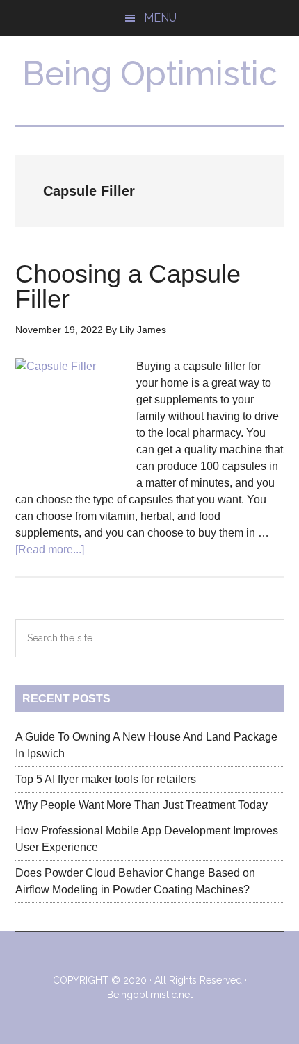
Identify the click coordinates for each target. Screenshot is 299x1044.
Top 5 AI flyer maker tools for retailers (105, 779)
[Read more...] (49, 549)
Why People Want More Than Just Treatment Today (141, 805)
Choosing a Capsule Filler (128, 286)
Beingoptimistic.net (150, 994)
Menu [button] (160, 17)
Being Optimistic (149, 73)
